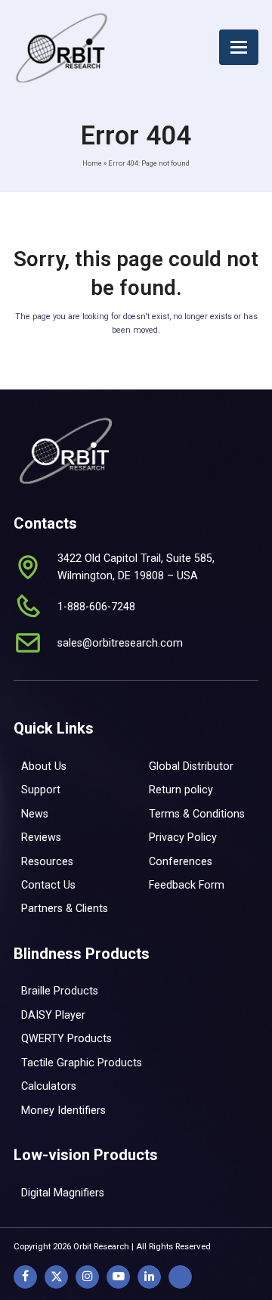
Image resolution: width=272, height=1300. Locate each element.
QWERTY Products (66, 1038)
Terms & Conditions (197, 814)
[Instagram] (87, 1277)
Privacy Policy (183, 837)
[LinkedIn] (149, 1277)
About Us (43, 766)
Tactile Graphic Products (81, 1062)
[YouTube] (118, 1277)
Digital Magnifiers (62, 1193)
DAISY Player (53, 1015)
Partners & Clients (64, 908)
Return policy (181, 789)
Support (40, 789)
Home (92, 163)
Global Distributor (191, 766)
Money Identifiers (63, 1110)
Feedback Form (186, 885)
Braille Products (59, 991)
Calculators (48, 1086)
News (34, 814)
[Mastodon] (180, 1277)
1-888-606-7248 (96, 606)
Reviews (41, 837)
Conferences (180, 861)
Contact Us (48, 885)
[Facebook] (25, 1277)
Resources (47, 861)
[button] (238, 47)
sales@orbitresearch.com (120, 643)
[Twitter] (56, 1277)
